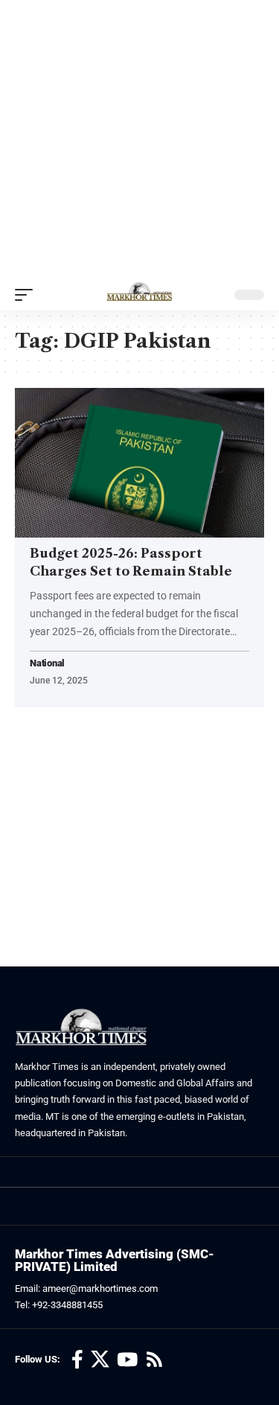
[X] (100, 1360)
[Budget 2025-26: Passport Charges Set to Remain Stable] (139, 463)
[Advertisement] (139, 139)
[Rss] (154, 1360)
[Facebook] (77, 1360)
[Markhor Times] (139, 294)
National (47, 663)
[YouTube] (127, 1360)
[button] (27, 295)
